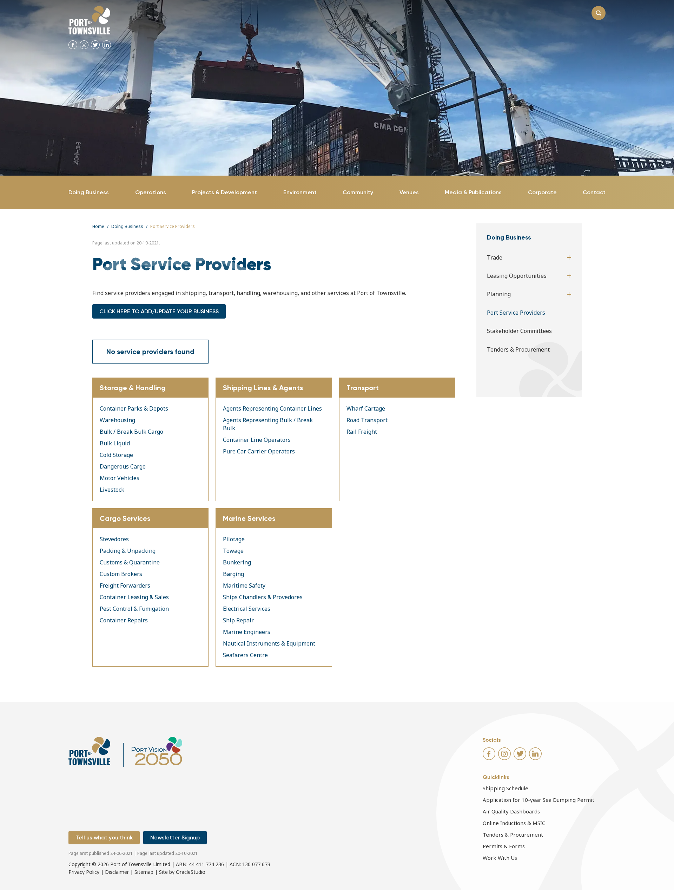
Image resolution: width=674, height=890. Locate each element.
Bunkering (237, 562)
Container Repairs (124, 620)
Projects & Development (224, 192)
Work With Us (500, 857)
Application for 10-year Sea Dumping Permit (538, 799)
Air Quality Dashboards (511, 811)
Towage (233, 551)
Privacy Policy (83, 872)
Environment (300, 192)
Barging (233, 574)
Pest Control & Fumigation (134, 609)
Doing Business (88, 192)
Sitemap (143, 872)
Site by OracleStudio (182, 872)
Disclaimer (117, 872)
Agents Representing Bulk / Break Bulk (268, 424)
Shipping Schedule (505, 788)
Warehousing (117, 420)
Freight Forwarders (125, 585)
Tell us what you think (104, 837)
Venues (409, 192)
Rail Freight (361, 432)
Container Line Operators (257, 440)
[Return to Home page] (89, 20)
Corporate (542, 192)
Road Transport (367, 420)
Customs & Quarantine (130, 562)
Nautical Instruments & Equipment (269, 643)
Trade (494, 257)
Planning (499, 294)
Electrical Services (246, 609)
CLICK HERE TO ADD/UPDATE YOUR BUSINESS (159, 311)
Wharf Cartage (365, 408)
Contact (594, 192)
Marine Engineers (246, 632)
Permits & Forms (504, 846)
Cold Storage (116, 455)
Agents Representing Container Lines (272, 408)
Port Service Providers (516, 312)
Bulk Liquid (115, 443)
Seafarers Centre (245, 655)
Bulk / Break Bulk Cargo (131, 432)
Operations (150, 192)
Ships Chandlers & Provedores (263, 597)
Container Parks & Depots (134, 408)
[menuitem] (88, 192)
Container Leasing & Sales (134, 597)
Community (358, 192)
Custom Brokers (121, 574)
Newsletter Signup (175, 837)
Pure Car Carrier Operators (259, 451)
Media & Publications (473, 192)
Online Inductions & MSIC (514, 822)
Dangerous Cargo (123, 466)
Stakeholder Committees (519, 331)
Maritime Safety (244, 585)
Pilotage (234, 539)
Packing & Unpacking (128, 551)
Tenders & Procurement (518, 349)
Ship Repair (238, 620)
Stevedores (114, 539)
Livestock (112, 489)
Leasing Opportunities (517, 276)
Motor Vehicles (119, 478)
